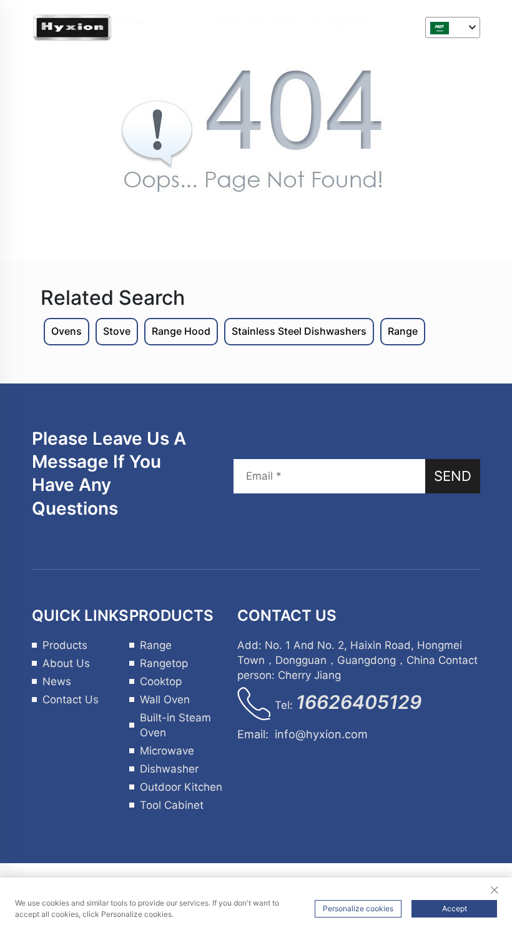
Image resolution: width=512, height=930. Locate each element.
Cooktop (161, 681)
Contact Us (342, 22)
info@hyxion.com (321, 734)
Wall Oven (165, 699)
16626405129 (358, 702)
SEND (452, 476)
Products (179, 22)
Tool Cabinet (172, 805)
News (287, 22)
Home (129, 22)
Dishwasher (169, 769)
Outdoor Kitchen (181, 787)
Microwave (167, 750)
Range (156, 645)
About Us (237, 22)
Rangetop (164, 663)
